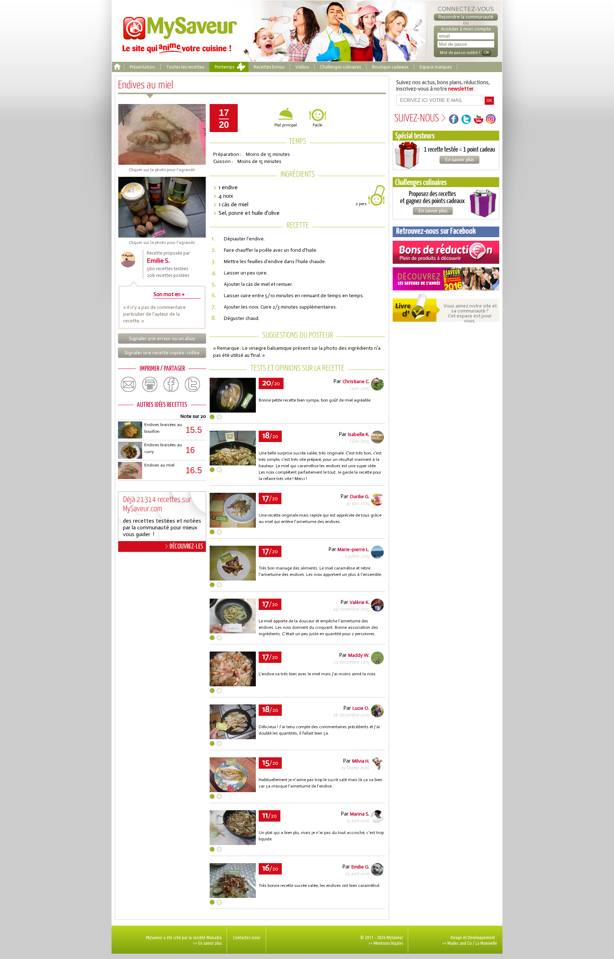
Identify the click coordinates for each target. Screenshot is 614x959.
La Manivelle (486, 943)
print (150, 384)
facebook (171, 384)
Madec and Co (459, 943)
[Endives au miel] (233, 410)
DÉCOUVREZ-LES (186, 546)
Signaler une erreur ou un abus (162, 339)
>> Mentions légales (385, 943)
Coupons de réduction (446, 252)
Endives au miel (159, 465)
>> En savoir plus (207, 943)
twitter (192, 384)
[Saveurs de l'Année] (446, 278)
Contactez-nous (246, 937)
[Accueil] (117, 67)
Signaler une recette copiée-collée (162, 353)
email (128, 384)
